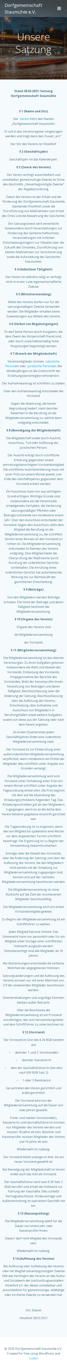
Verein (24, 119)
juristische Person (40, 366)
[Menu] (59, 8)
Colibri (33, 1358)
